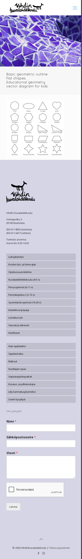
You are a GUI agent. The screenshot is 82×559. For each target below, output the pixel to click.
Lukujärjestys (16, 256)
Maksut (12, 361)
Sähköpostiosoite (21, 437)
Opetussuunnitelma (19, 272)
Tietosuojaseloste (59, 547)
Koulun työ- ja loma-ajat (22, 264)
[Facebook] (38, 553)
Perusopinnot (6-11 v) (20, 287)
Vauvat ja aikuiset (18, 325)
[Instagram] (44, 553)
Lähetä (13, 506)
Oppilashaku (15, 353)
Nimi (11, 421)
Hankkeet (14, 333)
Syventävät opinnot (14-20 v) (24, 302)
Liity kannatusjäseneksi (22, 391)
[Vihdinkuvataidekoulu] (41, 7)
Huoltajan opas (17, 369)
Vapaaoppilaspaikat (20, 376)
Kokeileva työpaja (18, 310)
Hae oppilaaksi (17, 346)
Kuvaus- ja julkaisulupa (21, 384)
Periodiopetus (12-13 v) (21, 295)
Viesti (12, 453)
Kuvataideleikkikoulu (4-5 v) (24, 279)
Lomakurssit (15, 317)
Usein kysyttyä (16, 399)
